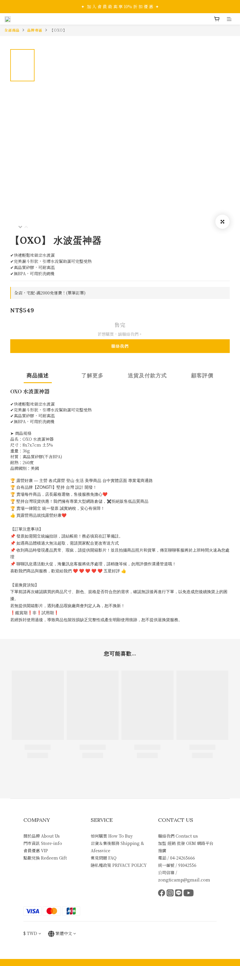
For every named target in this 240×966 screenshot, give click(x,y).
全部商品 (12, 29)
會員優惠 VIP (35, 850)
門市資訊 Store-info (42, 843)
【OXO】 (58, 29)
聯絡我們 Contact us (178, 836)
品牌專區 (34, 29)
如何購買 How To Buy (112, 836)
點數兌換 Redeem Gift (45, 858)
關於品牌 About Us (41, 836)
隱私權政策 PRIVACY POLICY (119, 865)
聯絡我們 (120, 346)
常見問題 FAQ (103, 858)
